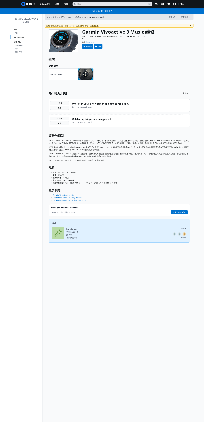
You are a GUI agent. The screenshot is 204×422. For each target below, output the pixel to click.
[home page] (28, 4)
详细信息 (17, 42)
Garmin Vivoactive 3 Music (26, 20)
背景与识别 (19, 45)
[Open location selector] (162, 4)
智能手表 (62, 17)
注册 (174, 4)
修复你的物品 (45, 4)
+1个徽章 (183, 237)
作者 (54, 223)
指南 (15, 29)
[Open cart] (168, 4)
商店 (66, 4)
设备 (48, 17)
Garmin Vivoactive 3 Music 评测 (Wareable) (69, 200)
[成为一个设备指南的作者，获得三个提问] (174, 234)
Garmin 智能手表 (74, 17)
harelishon (90, 42)
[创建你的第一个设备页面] (184, 234)
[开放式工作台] (156, 4)
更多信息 (18, 52)
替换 (17, 33)
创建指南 (89, 46)
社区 (57, 4)
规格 (17, 48)
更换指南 (53, 65)
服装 (54, 17)
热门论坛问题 (19, 37)
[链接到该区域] (47, 136)
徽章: (183, 228)
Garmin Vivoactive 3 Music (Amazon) (67, 198)
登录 (182, 4)
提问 (186, 93)
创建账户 (108, 11)
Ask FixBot (177, 212)
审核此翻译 (94, 26)
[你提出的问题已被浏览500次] (179, 234)
